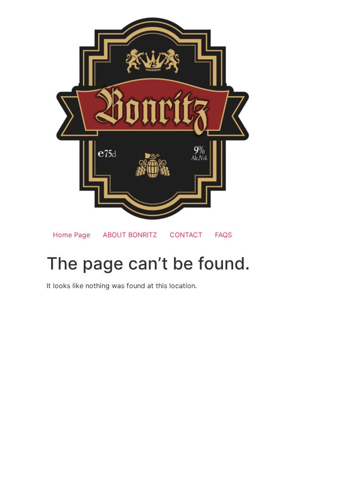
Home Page (71, 235)
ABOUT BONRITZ (130, 235)
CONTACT (186, 235)
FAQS (223, 235)
